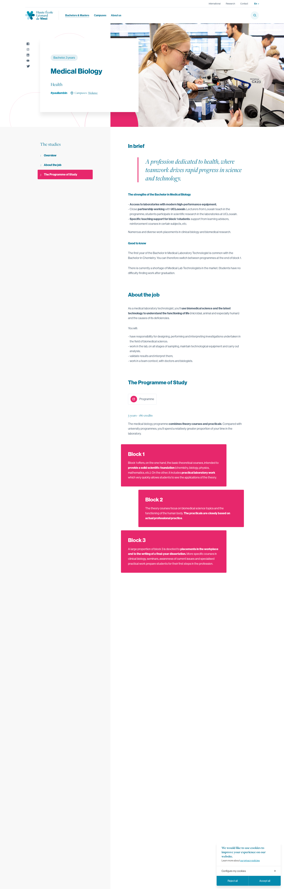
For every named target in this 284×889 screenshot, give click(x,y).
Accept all (264, 880)
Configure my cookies (234, 871)
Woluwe (93, 93)
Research (230, 3)
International (215, 3)
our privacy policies (250, 860)
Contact (244, 3)
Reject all (233, 880)
